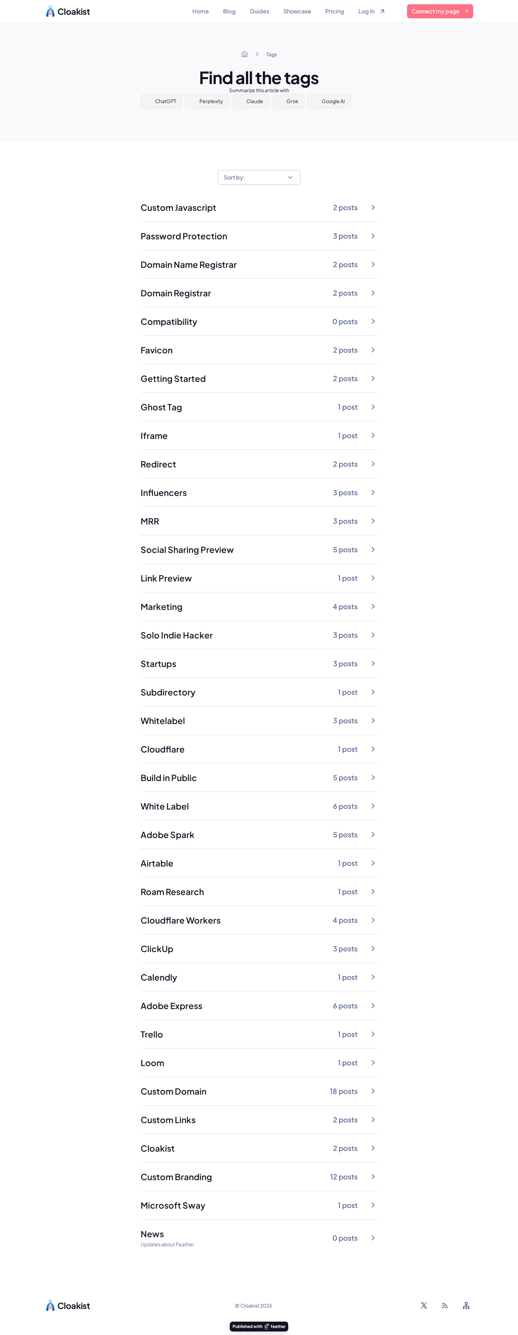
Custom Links (168, 1119)
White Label (165, 806)
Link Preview (166, 578)
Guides (259, 11)
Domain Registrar (176, 293)
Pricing (334, 11)
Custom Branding (176, 1176)
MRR (150, 521)
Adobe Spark (168, 834)
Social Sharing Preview (187, 549)
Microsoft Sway (173, 1205)
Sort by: (234, 177)
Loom (152, 1062)
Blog (229, 11)
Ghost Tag (161, 407)
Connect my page (436, 11)
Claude (254, 101)
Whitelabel (163, 720)
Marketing (162, 606)
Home (200, 11)
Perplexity (211, 101)
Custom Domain (173, 1091)
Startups (158, 663)
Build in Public (169, 777)
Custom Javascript (178, 207)
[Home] (244, 54)
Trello (152, 1034)
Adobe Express (171, 1005)
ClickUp (157, 948)
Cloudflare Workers (181, 920)
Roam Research (172, 891)
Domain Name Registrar (189, 264)
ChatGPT (165, 101)
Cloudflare (163, 749)
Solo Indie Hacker (177, 635)
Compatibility (169, 321)
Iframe (154, 435)
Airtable (157, 863)
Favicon (157, 350)
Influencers (164, 492)
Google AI (333, 101)
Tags (271, 54)
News (152, 1233)
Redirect (158, 464)
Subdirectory (168, 692)
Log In (366, 11)
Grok (292, 101)
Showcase (297, 11)
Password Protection (184, 236)
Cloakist (158, 1148)
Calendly (159, 977)
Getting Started (173, 378)
